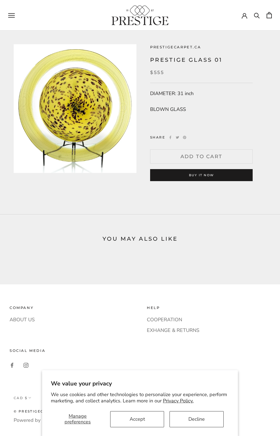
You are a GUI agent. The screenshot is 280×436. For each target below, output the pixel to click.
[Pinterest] (184, 137)
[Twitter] (177, 137)
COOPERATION (164, 319)
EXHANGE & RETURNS (173, 330)
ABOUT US (22, 319)
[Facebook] (170, 137)
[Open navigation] (11, 15)
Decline (196, 419)
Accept (137, 419)
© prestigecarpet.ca (40, 411)
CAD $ (20, 398)
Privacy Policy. (178, 400)
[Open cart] (269, 15)
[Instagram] (26, 365)
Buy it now (201, 175)
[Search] (257, 15)
